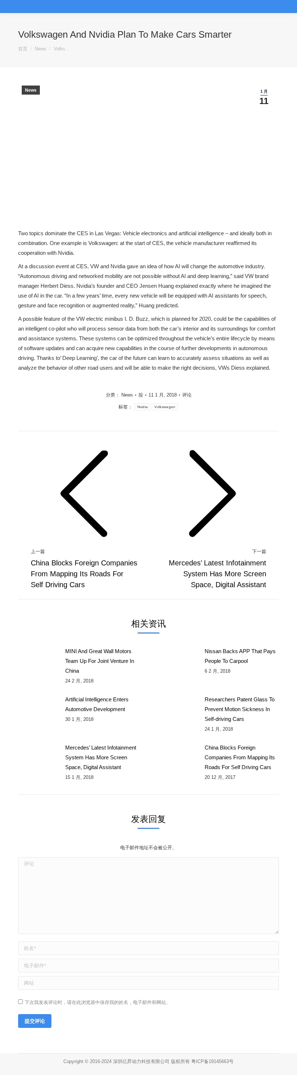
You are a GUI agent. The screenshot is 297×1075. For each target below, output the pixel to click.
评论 (187, 395)
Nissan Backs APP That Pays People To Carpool (240, 656)
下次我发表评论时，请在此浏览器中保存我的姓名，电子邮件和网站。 (98, 1002)
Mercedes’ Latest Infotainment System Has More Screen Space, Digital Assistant (100, 757)
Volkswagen (164, 407)
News (31, 90)
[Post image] (38, 662)
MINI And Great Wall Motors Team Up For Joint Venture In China (99, 661)
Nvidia (142, 407)
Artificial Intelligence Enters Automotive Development (97, 704)
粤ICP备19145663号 (212, 1061)
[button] (284, 5)
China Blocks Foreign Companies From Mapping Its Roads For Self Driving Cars (240, 757)
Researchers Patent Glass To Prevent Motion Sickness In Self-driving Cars (240, 709)
